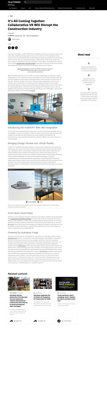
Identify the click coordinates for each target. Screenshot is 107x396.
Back (11, 16)
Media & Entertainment (65, 8)
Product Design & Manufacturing (44, 8)
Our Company (13, 8)
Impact (23, 8)
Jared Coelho (16, 39)
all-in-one (11, 224)
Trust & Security (80, 8)
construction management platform (20, 218)
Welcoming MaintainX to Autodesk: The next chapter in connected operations (89, 69)
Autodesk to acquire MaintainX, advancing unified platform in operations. (88, 82)
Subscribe (92, 8)
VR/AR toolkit (22, 246)
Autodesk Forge (12, 238)
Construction (19, 35)
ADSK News (11, 5)
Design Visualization (32, 35)
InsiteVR (32, 90)
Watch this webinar (23, 69)
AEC (30, 8)
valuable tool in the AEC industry (26, 63)
